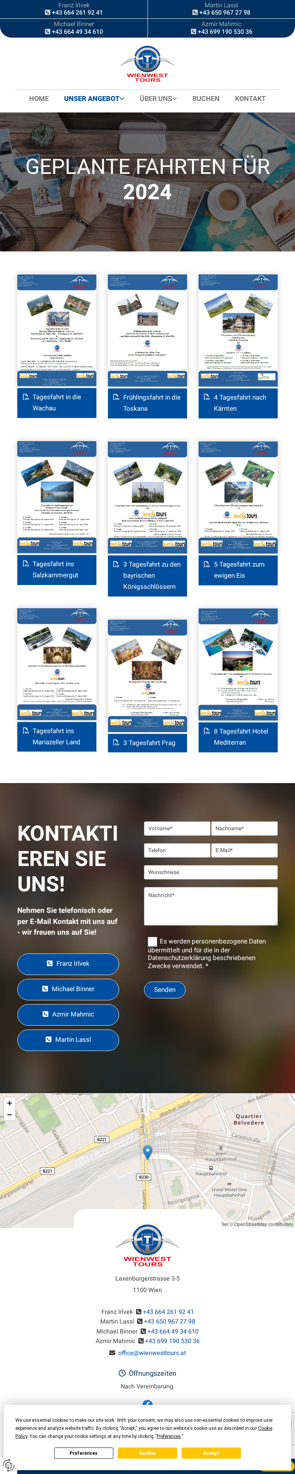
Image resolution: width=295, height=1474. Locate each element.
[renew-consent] (8, 1465)
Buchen (206, 99)
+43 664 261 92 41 (77, 12)
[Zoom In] (9, 1103)
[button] (68, 964)
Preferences (84, 1453)
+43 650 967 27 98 (224, 12)
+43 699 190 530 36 (225, 31)
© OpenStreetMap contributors (261, 1224)
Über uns (156, 99)
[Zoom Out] (9, 1114)
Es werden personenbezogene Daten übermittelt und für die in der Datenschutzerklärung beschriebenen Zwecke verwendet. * (207, 954)
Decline (147, 1453)
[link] (94, 99)
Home (39, 99)
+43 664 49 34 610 (77, 31)
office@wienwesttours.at (152, 1353)
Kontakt (250, 99)
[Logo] (147, 64)
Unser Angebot (91, 99)
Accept (211, 1453)
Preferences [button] (169, 1436)
